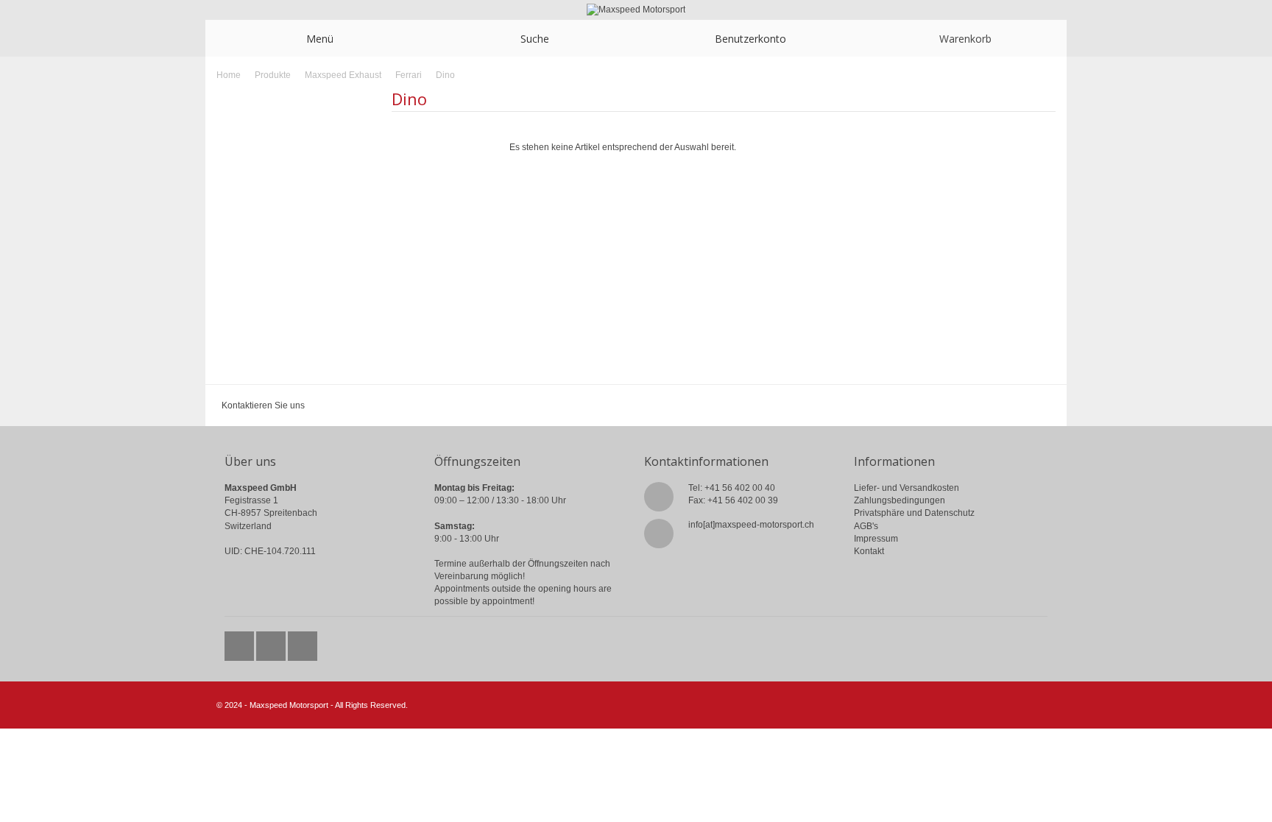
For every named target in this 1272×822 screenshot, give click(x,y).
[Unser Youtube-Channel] (302, 642)
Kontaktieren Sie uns (263, 405)
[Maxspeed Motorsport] (636, 10)
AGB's (866, 526)
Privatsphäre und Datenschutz (914, 513)
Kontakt (869, 551)
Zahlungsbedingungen (899, 500)
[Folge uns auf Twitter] (240, 642)
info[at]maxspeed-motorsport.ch (751, 525)
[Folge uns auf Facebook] (272, 642)
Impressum (876, 539)
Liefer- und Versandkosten (906, 488)
